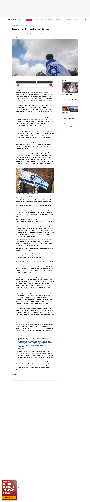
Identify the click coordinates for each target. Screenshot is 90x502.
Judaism (19, 25)
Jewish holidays (25, 376)
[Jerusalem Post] (11, 20)
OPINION (75, 19)
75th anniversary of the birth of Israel (35, 119)
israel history (32, 376)
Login (86, 19)
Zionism (19, 376)
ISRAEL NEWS (36, 19)
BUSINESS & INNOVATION (59, 19)
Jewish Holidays (24, 25)
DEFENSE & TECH (69, 19)
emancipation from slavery (42, 92)
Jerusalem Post (14, 25)
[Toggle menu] (2, 20)
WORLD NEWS (43, 19)
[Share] (13, 37)
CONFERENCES (28, 19)
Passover (13, 376)
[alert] (9, 490)
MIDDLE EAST (50, 19)
